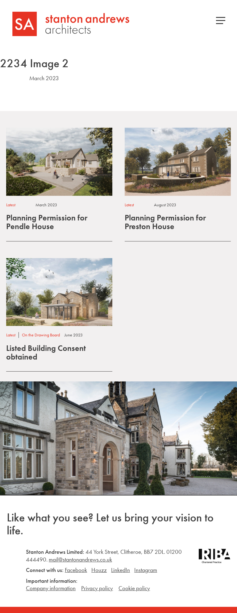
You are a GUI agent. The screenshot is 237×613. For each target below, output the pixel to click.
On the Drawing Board (41, 335)
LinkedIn (120, 570)
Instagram (145, 570)
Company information (51, 588)
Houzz (99, 570)
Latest (10, 205)
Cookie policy (134, 588)
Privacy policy (97, 588)
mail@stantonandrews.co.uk (80, 559)
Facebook (76, 570)
